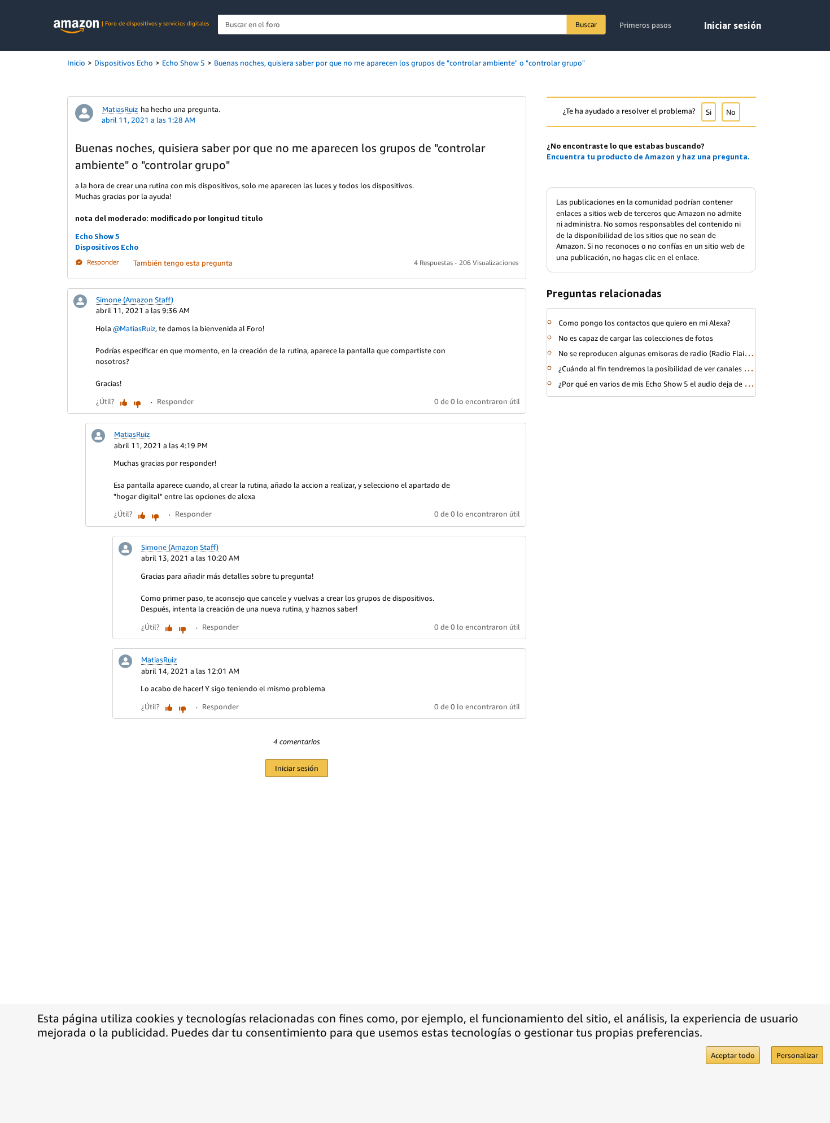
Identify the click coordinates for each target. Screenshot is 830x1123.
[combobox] (412, 24)
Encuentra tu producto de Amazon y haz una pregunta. (648, 156)
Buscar (586, 24)
